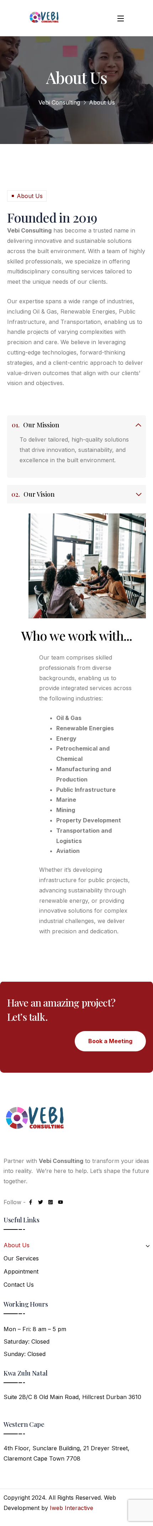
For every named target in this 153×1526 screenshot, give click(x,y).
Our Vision (33, 494)
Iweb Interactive (71, 1507)
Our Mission (35, 425)
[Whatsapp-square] (51, 1202)
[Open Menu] (121, 18)
